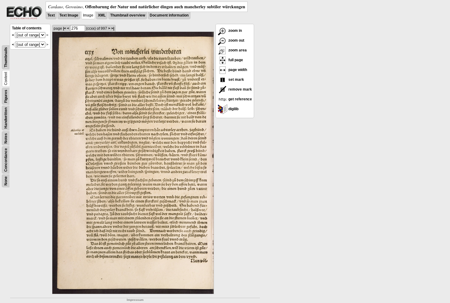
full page (235, 60)
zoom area (237, 50)
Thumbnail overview (127, 15)
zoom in (234, 30)
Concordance (6, 160)
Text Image (68, 15)
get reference (239, 99)
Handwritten (6, 118)
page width (237, 70)
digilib (232, 109)
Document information (169, 15)
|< (64, 28)
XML (102, 15)
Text (51, 15)
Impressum (135, 299)
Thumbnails (6, 57)
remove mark (239, 89)
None (6, 180)
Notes (6, 138)
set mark (235, 79)
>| (112, 28)
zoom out (235, 40)
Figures (6, 96)
